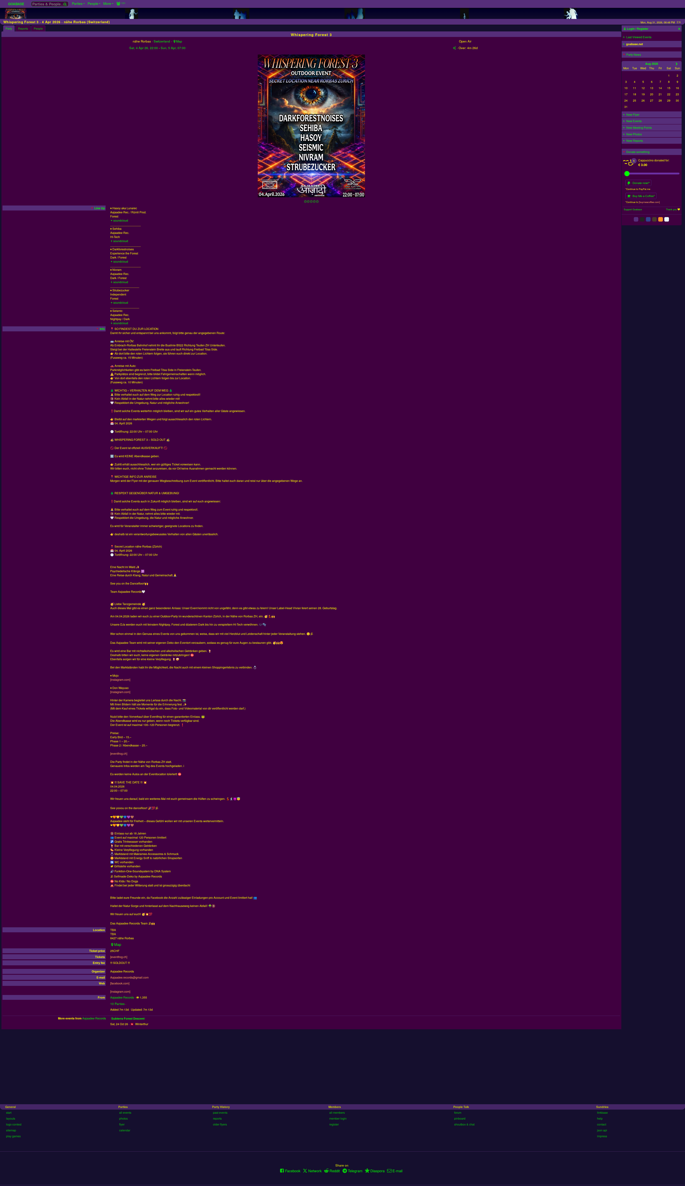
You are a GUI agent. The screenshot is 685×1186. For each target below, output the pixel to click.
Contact (601, 1124)
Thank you (671, 209)
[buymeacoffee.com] (649, 202)
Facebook (292, 1170)
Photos (123, 1118)
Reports (23, 28)
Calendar (124, 1130)
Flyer (122, 1124)
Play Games (13, 1136)
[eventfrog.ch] (118, 753)
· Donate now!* (640, 183)
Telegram (355, 1170)
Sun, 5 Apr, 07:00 (173, 48)
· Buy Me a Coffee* (642, 196)
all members (337, 1112)
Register (334, 1124)
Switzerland (162, 41)
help (600, 1118)
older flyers (220, 1124)
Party (9, 28)
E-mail (397, 1170)
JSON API (602, 1130)
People (38, 28)
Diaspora (377, 1170)
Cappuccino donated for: (653, 160)
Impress (602, 1136)
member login (338, 1118)
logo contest (13, 1124)
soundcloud (120, 220)
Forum (457, 1112)
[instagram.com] (120, 680)
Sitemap (11, 1130)
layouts (10, 1118)
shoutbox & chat (464, 1124)
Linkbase (602, 1112)
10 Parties (117, 1003)
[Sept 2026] (677, 63)
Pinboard (459, 1118)
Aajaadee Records (122, 997)
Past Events (220, 1112)
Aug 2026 (651, 63)
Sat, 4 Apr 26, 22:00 (143, 48)
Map (179, 41)
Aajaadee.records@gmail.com (129, 977)
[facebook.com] (119, 983)
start (8, 1112)
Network (315, 1170)
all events (125, 1112)
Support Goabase (633, 209)
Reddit (334, 1170)
